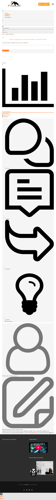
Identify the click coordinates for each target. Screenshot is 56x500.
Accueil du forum (18, 42)
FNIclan (26, 484)
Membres (7, 15)
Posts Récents (8, 17)
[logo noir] (15, 1)
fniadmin (15, 375)
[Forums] (2, 26)
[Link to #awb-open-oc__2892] (53, 4)
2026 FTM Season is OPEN (17, 429)
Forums (6, 13)
